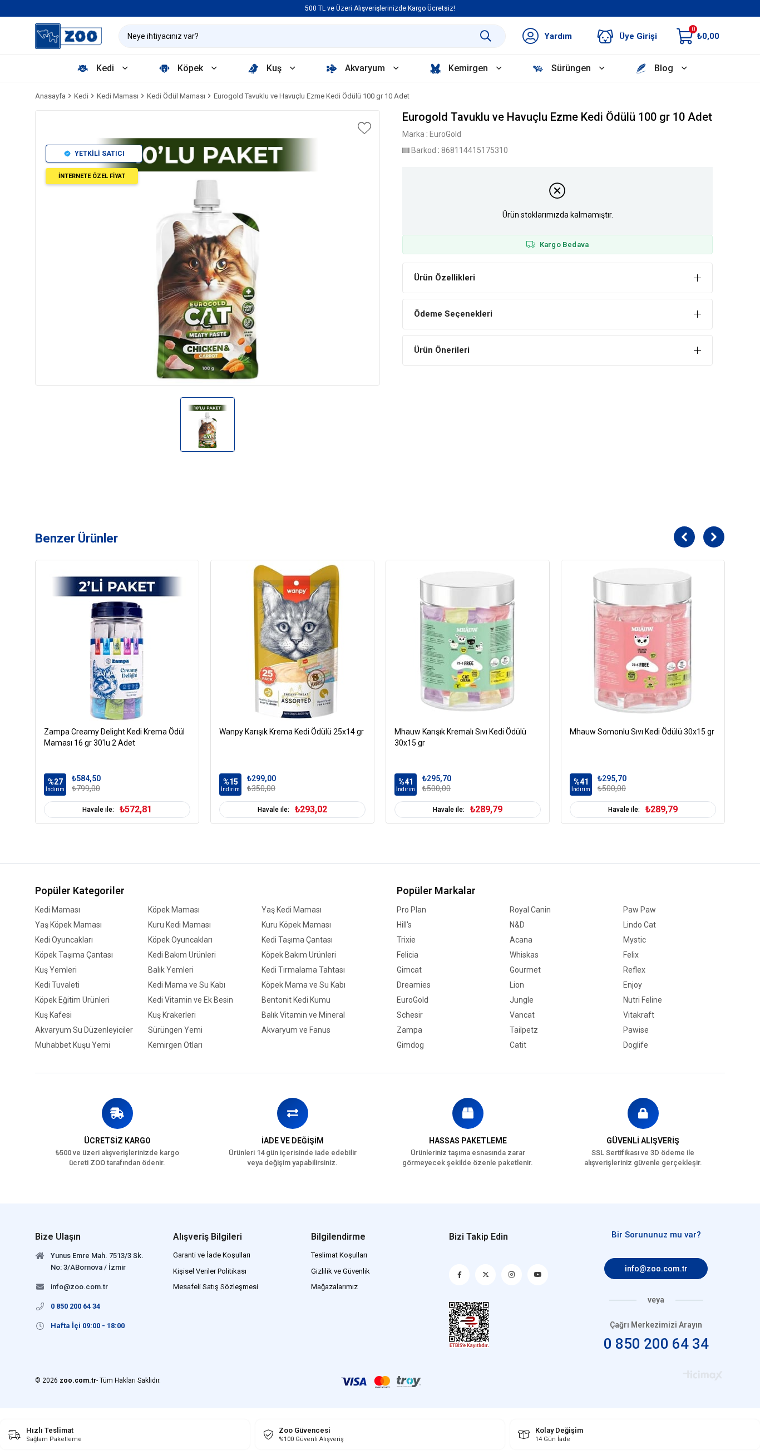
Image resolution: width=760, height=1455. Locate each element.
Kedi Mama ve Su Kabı (186, 985)
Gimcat (409, 970)
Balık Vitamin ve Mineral (303, 1015)
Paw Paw (639, 910)
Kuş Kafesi (53, 1015)
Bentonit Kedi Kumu (295, 1000)
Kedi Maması (57, 910)
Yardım (558, 36)
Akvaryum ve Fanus (295, 1030)
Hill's (404, 925)
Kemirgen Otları (175, 1045)
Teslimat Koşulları (339, 1255)
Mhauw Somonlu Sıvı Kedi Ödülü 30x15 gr (642, 731)
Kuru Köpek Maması (296, 925)
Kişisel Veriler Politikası (209, 1271)
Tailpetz (524, 1030)
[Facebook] (459, 1274)
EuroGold (412, 1000)
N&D (517, 925)
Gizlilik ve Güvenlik (340, 1271)
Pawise (636, 1030)
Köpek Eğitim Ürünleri (72, 1000)
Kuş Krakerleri (172, 1015)
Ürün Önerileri (442, 350)
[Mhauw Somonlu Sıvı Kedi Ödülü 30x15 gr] (642, 641)
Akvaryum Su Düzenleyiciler (84, 1030)
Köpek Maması (174, 910)
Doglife (635, 1045)
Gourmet (525, 970)
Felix (631, 955)
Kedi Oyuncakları (64, 940)
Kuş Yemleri (56, 970)
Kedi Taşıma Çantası (297, 940)
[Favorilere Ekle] (363, 128)
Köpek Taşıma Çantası (74, 955)
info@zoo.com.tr (656, 1268)
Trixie (406, 940)
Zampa (409, 1030)
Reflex (634, 970)
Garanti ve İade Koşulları (211, 1255)
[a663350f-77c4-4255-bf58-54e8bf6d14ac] (469, 1325)
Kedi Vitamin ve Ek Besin (190, 1000)
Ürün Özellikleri (444, 278)
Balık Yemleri (171, 970)
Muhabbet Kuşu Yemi (72, 1045)
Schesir (410, 1015)
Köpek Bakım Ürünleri (298, 955)
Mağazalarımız (334, 1287)
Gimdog (410, 1045)
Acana (521, 940)
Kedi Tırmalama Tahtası (303, 970)
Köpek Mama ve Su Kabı (303, 985)
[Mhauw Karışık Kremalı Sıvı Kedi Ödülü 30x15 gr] (467, 641)
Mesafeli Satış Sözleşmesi (215, 1287)
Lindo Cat (639, 925)
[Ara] (485, 36)
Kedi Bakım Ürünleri (182, 955)
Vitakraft (638, 1015)
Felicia (407, 955)
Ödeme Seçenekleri (453, 314)
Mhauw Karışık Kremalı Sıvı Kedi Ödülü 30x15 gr (460, 737)
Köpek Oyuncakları (180, 940)
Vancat (522, 1015)
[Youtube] (538, 1274)
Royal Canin (530, 910)
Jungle (522, 1000)
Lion (517, 985)
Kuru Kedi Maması (179, 925)
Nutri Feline (642, 1000)
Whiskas (524, 955)
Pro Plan (411, 910)
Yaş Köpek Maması (68, 925)
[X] (485, 1274)
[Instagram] (512, 1274)
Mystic (634, 940)
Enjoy (632, 985)
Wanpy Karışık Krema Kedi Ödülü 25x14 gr (291, 731)
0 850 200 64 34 (656, 1343)
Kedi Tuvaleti (57, 985)
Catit (518, 1045)
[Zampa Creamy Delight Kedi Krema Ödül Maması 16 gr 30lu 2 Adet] (117, 641)
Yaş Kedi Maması (291, 910)
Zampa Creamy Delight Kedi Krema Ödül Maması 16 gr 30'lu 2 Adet (114, 737)
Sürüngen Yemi (175, 1030)
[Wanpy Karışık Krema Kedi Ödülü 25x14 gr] (292, 641)
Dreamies (414, 985)
